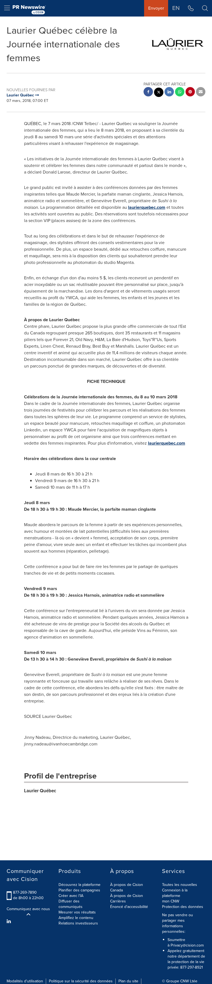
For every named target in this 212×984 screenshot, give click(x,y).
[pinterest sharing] (190, 92)
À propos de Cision (126, 896)
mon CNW (170, 901)
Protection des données (182, 907)
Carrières (118, 901)
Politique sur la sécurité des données (81, 981)
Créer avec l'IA (71, 896)
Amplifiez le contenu (76, 918)
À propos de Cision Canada (126, 887)
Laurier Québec (40, 790)
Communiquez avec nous (28, 909)
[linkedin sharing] (169, 92)
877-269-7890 (25, 892)
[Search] (205, 8)
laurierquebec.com (146, 207)
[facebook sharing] (148, 92)
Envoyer (156, 8)
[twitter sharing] (158, 93)
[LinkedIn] (9, 921)
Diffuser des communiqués (71, 904)
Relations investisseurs (78, 923)
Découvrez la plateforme (79, 885)
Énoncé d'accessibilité (129, 907)
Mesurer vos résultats (77, 912)
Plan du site (128, 981)
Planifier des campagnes (79, 890)
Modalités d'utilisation (25, 981)
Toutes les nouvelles (179, 885)
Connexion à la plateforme (174, 893)
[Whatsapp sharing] (179, 92)
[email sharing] (200, 92)
